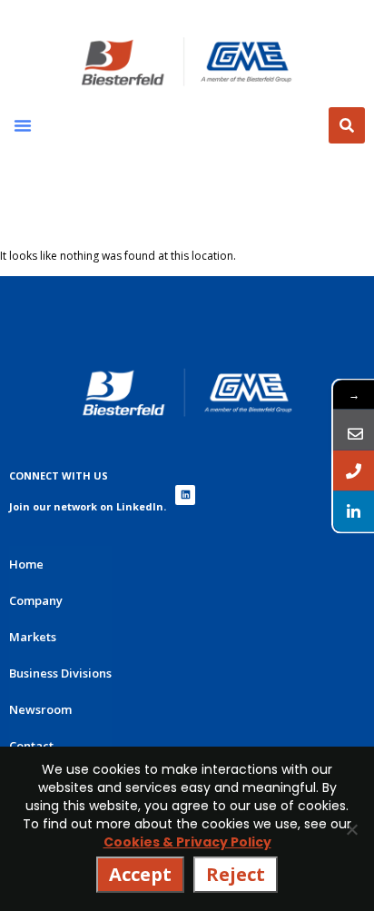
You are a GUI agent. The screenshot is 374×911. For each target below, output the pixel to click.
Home (26, 564)
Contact (31, 746)
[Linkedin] (185, 495)
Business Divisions (60, 673)
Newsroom (40, 709)
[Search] (347, 125)
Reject (235, 874)
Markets (32, 637)
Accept (140, 874)
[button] (22, 125)
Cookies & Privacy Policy (187, 842)
